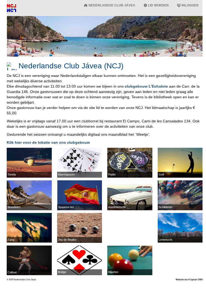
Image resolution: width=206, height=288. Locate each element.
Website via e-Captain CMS (189, 279)
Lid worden (158, 5)
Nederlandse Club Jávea (111, 5)
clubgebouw (146, 86)
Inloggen (189, 5)
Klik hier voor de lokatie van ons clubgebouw (48, 142)
